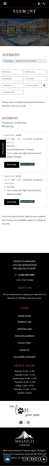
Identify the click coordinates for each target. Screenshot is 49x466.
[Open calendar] (44, 85)
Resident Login (24, 321)
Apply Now (13, 164)
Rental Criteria (24, 315)
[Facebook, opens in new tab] (21, 422)
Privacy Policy (24, 342)
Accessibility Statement (24, 356)
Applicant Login (25, 328)
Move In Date (32, 85)
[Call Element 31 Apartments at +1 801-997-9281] (44, 3)
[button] (40, 3)
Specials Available (27, 164)
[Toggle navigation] (5, 3)
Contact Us (24, 349)
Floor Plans (8, 61)
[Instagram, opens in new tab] (28, 422)
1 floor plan (8, 78)
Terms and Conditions (24, 335)
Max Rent (7, 85)
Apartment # (9, 92)
